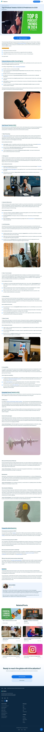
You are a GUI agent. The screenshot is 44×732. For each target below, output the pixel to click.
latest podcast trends (22, 43)
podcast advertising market (16, 560)
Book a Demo (25, 719)
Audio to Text (3, 710)
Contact (19, 729)
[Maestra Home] (4, 2)
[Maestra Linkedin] (5, 698)
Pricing (24, 716)
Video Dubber (3, 714)
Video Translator (3, 707)
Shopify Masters (19, 554)
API (23, 710)
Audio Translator (3, 711)
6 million (3, 535)
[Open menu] (42, 1)
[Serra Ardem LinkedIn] (10, 587)
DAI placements (31, 218)
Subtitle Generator (4, 713)
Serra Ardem (5, 9)
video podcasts (6, 135)
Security (25, 729)
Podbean (6, 167)
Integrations (25, 711)
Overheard (4, 554)
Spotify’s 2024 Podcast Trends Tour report (14, 401)
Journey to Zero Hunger (29, 552)
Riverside (39, 144)
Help (23, 707)
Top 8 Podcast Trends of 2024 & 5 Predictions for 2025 (15, 688)
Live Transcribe (3, 717)
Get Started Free (37, 1)
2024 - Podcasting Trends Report (19, 66)
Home (2, 688)
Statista (14, 532)
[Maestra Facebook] (8, 698)
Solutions (24, 708)
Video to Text (3, 708)
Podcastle (39, 166)
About (22, 729)
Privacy (24, 722)
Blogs (5, 688)
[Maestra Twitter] (2, 698)
